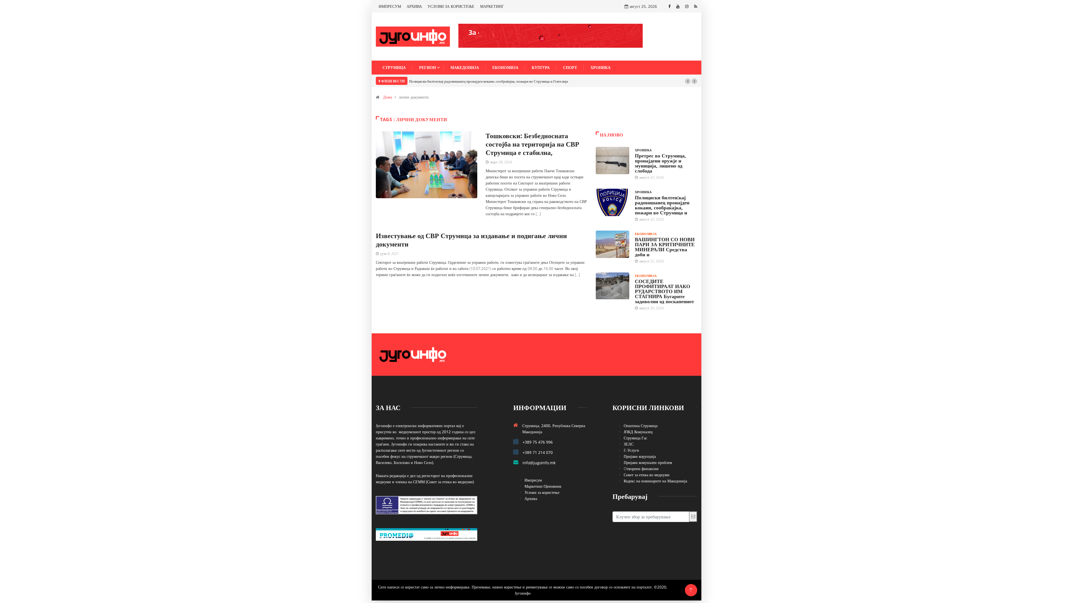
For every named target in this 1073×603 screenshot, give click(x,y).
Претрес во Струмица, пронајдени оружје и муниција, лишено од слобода (660, 163)
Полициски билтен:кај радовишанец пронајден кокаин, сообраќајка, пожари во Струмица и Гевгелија (488, 81)
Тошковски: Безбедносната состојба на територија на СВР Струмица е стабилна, (532, 144)
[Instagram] (687, 6)
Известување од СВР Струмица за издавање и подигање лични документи (471, 239)
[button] (687, 81)
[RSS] (695, 6)
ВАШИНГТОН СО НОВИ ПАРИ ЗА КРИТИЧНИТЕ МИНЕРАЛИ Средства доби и (665, 247)
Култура (541, 67)
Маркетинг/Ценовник (542, 486)
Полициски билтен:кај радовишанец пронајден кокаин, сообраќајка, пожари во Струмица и (662, 205)
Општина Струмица (640, 425)
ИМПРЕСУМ (390, 6)
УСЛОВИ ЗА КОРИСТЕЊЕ (451, 6)
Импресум (533, 480)
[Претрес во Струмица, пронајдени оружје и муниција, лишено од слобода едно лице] (612, 160)
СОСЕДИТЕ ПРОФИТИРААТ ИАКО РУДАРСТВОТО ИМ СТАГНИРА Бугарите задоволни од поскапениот (664, 291)
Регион (427, 67)
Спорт (570, 67)
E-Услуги (631, 450)
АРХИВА (414, 6)
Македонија (464, 67)
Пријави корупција (640, 456)
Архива (530, 498)
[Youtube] (678, 6)
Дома (387, 97)
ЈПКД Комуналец (638, 431)
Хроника (600, 67)
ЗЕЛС (628, 444)
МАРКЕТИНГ (492, 6)
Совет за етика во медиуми (647, 474)
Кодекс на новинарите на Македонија (655, 481)
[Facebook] (669, 6)
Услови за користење (541, 492)
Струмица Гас (635, 438)
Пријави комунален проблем (648, 462)
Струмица (394, 67)
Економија (505, 67)
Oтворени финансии (641, 468)
